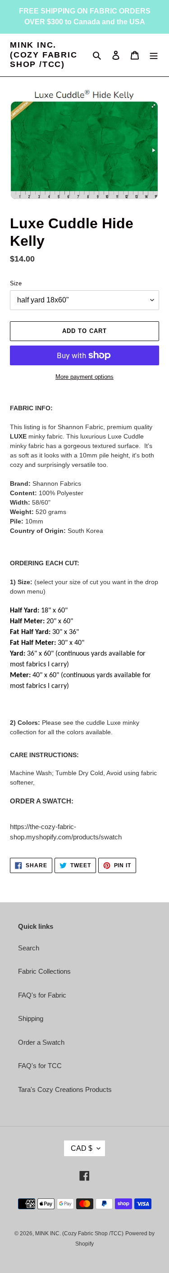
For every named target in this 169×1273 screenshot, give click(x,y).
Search (28, 948)
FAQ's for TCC (40, 1065)
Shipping (30, 1018)
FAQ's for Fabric (42, 995)
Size (16, 283)
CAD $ (81, 1148)
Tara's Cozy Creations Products (65, 1089)
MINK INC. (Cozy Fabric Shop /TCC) (44, 54)
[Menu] (153, 55)
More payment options (84, 376)
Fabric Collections (44, 971)
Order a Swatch (41, 1042)
